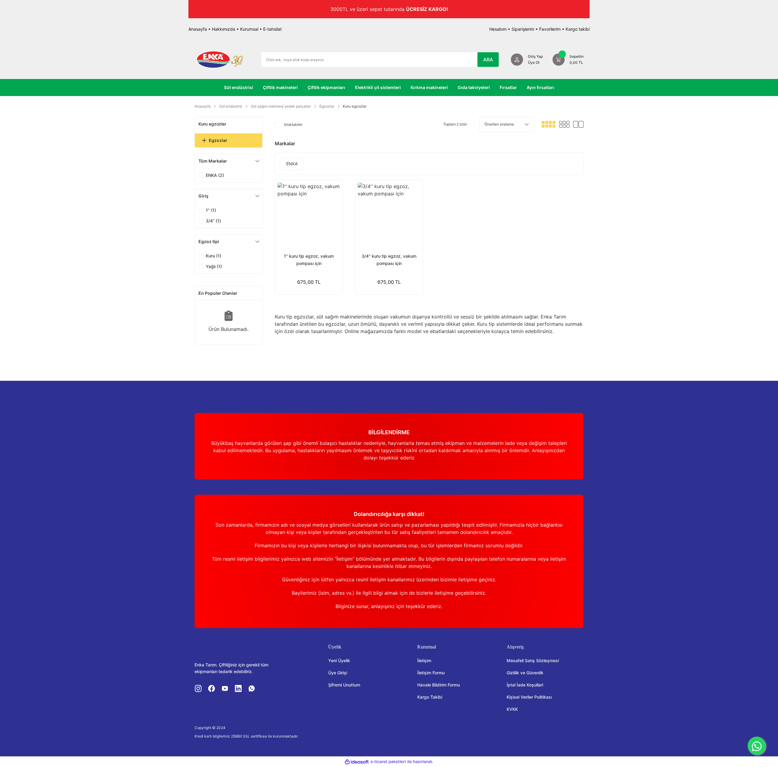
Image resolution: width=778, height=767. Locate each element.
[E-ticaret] (388, 761)
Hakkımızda (223, 29)
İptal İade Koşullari (525, 684)
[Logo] (219, 59)
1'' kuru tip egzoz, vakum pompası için (309, 259)
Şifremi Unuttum (344, 684)
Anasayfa (197, 29)
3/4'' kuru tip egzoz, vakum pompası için (389, 259)
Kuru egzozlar (355, 106)
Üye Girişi (337, 672)
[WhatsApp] (757, 746)
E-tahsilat (272, 29)
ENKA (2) (215, 175)
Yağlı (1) (214, 266)
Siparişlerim (522, 29)
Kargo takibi (578, 29)
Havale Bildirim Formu (438, 684)
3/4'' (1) (213, 220)
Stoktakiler (293, 124)
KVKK (512, 709)
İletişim (424, 660)
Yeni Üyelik (339, 660)
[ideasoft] (357, 761)
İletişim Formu (431, 672)
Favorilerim (550, 29)
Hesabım (498, 29)
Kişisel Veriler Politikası (529, 697)
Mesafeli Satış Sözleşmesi (533, 660)
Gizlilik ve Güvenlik (525, 672)
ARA (488, 60)
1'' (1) (211, 210)
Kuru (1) (213, 255)
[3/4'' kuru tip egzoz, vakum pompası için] (389, 214)
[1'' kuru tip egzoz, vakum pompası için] (308, 214)
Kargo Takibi (429, 697)
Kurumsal (249, 29)
